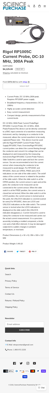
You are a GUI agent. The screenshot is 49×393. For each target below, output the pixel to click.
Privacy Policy (11, 281)
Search (8, 274)
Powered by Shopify (34, 385)
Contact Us (9, 294)
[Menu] (44, 6)
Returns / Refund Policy (14, 300)
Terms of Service (12, 287)
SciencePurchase (20, 385)
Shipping (6, 73)
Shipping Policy (11, 307)
